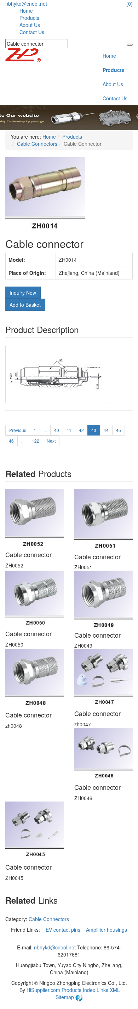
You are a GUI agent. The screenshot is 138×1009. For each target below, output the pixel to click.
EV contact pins (64, 929)
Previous (17, 430)
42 (81, 430)
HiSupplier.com (43, 989)
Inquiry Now (23, 292)
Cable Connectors (37, 143)
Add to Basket (25, 304)
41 (69, 430)
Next (51, 441)
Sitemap (65, 996)
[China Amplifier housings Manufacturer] (23, 54)
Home (26, 10)
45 (118, 430)
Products (29, 17)
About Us (29, 24)
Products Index (78, 989)
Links (103, 989)
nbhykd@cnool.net (26, 3)
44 (106, 430)
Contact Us (31, 31)
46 (11, 441)
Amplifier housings (106, 929)
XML (115, 989)
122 (35, 441)
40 (56, 430)
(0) (129, 3)
